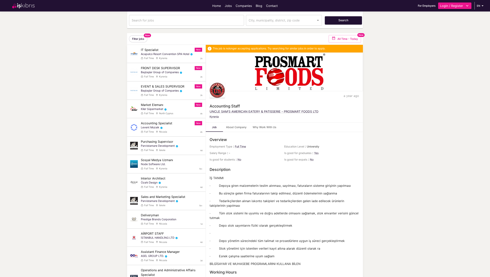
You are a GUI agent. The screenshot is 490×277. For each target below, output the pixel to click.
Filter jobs (138, 38)
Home (216, 6)
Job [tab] (214, 127)
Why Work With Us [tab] (264, 127)
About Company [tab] (236, 127)
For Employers (427, 5)
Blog (259, 6)
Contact (272, 6)
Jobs (228, 6)
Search (343, 20)
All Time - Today (347, 38)
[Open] (318, 20)
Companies (244, 6)
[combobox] (281, 20)
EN (478, 5)
